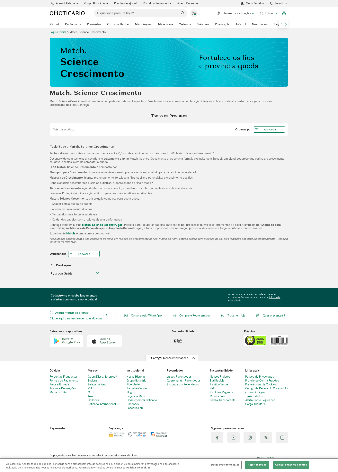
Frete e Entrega (59, 384)
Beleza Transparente (223, 400)
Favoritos (281, 3)
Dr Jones (93, 400)
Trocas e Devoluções (63, 388)
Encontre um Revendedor (183, 384)
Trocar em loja (236, 315)
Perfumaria (73, 24)
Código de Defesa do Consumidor (266, 388)
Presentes (94, 24)
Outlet (54, 24)
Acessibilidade (65, 3)
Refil (212, 388)
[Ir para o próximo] (286, 24)
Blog (276, 24)
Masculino (165, 24)
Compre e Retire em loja (194, 315)
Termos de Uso (254, 396)
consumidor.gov (255, 392)
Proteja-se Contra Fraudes (262, 380)
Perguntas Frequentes (63, 376)
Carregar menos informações (169, 358)
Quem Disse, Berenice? (102, 376)
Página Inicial (58, 32)
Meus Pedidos (255, 3)
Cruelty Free (217, 396)
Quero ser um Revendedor (183, 380)
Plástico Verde (219, 384)
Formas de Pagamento (64, 380)
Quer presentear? (274, 315)
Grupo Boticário (94, 3)
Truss (91, 396)
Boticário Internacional (102, 404)
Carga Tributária (255, 404)
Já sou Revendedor (179, 376)
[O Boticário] (67, 13)
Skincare (203, 24)
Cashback (133, 404)
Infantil (241, 24)
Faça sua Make (136, 396)
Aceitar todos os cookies (291, 464)
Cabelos (185, 24)
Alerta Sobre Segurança (260, 400)
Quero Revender (187, 3)
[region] (169, 465)
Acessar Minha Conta (268, 13)
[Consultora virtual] (194, 13)
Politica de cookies (138, 467)
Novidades (260, 24)
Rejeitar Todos (257, 464)
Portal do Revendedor (157, 3)
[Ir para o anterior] (281, 24)
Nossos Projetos (220, 376)
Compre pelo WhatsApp (146, 315)
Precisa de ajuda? (125, 3)
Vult (90, 388)
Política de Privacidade (259, 376)
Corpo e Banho (118, 24)
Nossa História (136, 376)
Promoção (222, 24)
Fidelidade (133, 384)
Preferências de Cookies (260, 384)
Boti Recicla (217, 380)
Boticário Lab (135, 408)
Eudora (92, 380)
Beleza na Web (97, 384)
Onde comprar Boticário (142, 400)
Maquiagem (143, 24)
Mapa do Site (58, 392)
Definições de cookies (225, 464)
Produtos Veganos (221, 392)
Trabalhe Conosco (138, 388)
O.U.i (90, 392)
